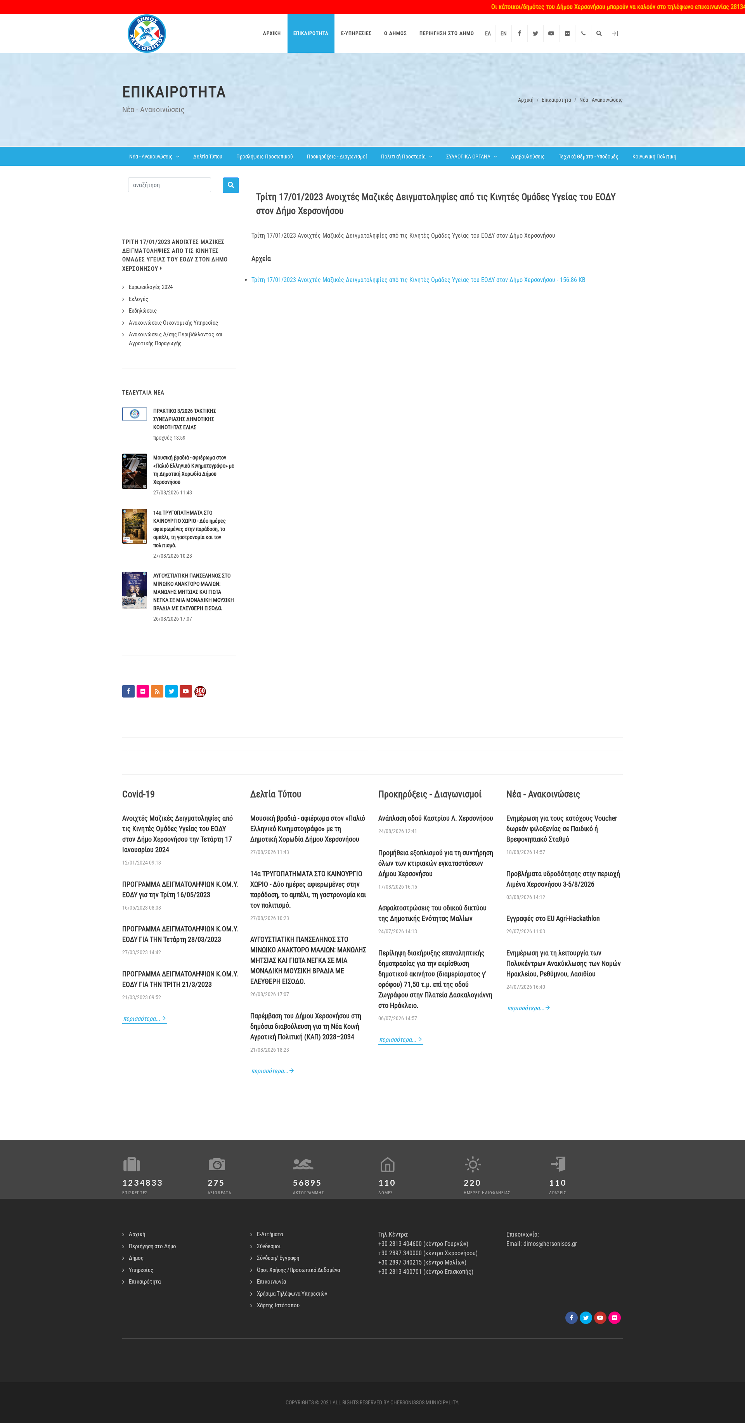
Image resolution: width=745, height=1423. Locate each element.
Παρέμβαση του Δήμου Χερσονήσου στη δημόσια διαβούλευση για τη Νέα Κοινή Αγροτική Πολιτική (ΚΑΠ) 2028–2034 (305, 1026)
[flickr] (614, 1318)
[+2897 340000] (583, 33)
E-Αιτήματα (270, 1234)
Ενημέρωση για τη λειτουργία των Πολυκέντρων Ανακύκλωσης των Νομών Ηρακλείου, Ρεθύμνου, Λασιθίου (563, 963)
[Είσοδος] (615, 33)
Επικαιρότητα (556, 100)
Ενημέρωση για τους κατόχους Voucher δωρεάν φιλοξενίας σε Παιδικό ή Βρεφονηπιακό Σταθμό (561, 828)
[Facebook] (519, 33)
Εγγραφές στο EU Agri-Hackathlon (553, 918)
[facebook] (571, 1318)
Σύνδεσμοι (269, 1246)
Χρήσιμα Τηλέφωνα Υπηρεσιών (292, 1293)
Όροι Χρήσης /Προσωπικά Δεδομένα (298, 1269)
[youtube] (600, 1318)
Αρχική (526, 100)
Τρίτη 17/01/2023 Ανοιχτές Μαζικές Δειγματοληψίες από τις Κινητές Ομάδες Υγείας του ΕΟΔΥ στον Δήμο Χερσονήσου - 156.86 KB (418, 280)
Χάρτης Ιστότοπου (278, 1305)
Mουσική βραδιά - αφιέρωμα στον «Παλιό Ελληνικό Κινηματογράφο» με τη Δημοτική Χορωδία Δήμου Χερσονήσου (307, 828)
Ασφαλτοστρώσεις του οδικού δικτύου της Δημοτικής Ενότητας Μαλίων (432, 913)
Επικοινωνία (271, 1281)
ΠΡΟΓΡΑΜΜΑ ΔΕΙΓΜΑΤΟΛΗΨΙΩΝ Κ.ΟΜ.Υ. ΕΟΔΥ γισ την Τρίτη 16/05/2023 (180, 889)
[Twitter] (535, 33)
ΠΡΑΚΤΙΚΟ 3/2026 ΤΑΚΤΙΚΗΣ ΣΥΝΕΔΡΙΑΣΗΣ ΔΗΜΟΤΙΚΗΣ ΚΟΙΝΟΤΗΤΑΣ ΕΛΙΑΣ (184, 419)
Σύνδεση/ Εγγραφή (278, 1257)
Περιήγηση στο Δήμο (152, 1246)
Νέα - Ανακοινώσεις (601, 100)
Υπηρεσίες (141, 1269)
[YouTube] (551, 33)
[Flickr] (567, 33)
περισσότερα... (141, 1018)
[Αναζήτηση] (599, 33)
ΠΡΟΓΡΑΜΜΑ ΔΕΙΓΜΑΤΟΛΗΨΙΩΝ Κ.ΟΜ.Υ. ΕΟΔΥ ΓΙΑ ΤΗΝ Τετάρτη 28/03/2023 (180, 934)
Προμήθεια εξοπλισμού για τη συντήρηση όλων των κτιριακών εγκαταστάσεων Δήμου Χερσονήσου (435, 863)
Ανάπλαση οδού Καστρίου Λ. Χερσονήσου (435, 818)
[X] (586, 1318)
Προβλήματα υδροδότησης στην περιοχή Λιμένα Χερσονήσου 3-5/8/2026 (563, 879)
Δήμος (136, 1257)
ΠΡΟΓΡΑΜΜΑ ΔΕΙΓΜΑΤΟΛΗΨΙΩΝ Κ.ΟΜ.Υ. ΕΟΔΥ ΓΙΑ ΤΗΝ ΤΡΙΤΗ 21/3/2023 (180, 979)
